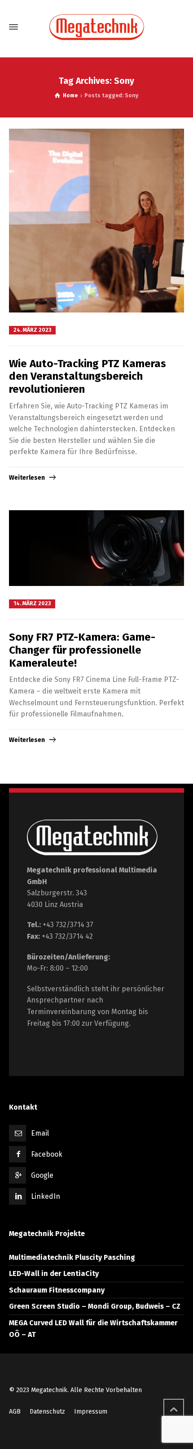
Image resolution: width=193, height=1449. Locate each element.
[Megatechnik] (96, 27)
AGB (15, 1411)
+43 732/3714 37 (68, 924)
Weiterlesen (27, 478)
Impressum (90, 1411)
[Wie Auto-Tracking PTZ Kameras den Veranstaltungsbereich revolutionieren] (96, 220)
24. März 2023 (32, 330)
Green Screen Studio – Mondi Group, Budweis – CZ (94, 1306)
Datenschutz (47, 1411)
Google (42, 1175)
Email (40, 1133)
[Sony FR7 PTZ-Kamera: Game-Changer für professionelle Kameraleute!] (96, 548)
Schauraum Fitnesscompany (57, 1290)
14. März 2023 (32, 603)
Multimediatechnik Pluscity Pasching (72, 1257)
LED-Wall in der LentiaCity (54, 1273)
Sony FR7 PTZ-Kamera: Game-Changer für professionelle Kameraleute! (82, 650)
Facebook (46, 1154)
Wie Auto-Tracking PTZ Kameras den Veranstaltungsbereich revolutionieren (87, 376)
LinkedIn (45, 1196)
